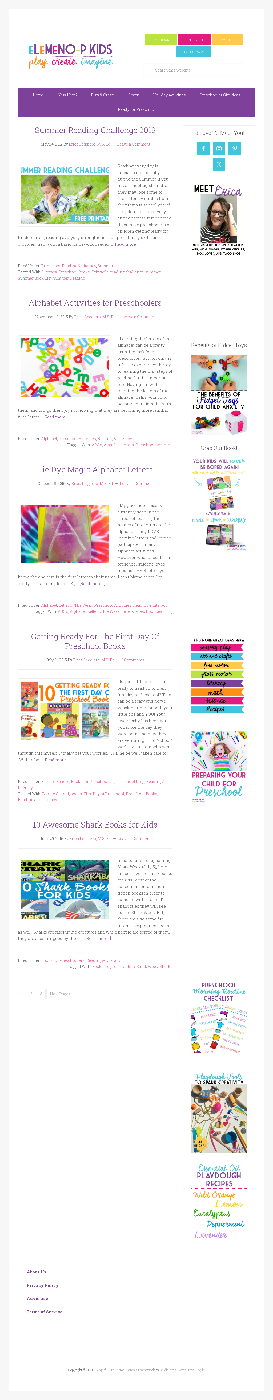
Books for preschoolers (113, 966)
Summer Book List (34, 278)
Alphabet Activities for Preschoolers (95, 302)
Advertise (37, 1298)
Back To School (55, 781)
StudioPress (168, 1370)
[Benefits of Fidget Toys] (219, 433)
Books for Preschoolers (92, 781)
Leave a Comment (133, 144)
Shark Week (147, 966)
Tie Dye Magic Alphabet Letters (95, 469)
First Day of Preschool (103, 793)
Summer (105, 265)
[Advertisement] (136, 21)
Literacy (49, 271)
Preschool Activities (77, 438)
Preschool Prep (130, 781)
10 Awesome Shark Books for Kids (95, 824)
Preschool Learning (153, 444)
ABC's (97, 444)
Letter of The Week (76, 605)
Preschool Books (74, 271)
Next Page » (60, 993)
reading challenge (127, 271)
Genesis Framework (141, 1370)
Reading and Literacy (37, 799)
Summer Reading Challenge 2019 (95, 130)
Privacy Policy (43, 1285)
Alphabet (49, 438)
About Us (36, 1271)
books (76, 793)
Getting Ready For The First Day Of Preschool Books (95, 641)
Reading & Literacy (79, 265)
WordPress (186, 1370)
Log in (200, 1370)
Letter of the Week (103, 611)
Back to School (55, 793)
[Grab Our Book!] (219, 549)
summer (152, 271)
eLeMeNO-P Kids (71, 56)
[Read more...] (126, 244)
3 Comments (132, 659)
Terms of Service (44, 1311)
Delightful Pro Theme (109, 1370)
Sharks (166, 966)
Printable (100, 271)
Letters (127, 444)
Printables (50, 265)
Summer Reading (69, 278)
